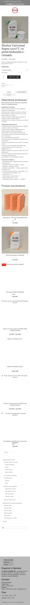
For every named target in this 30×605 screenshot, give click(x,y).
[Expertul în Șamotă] (15, 10)
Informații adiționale (21, 92)
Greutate (5, 67)
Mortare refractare (9, 85)
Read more (15, 299)
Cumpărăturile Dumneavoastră (12, 1)
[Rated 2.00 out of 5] (15, 444)
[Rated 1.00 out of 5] (15, 220)
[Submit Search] (7, 4)
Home (5, 86)
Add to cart (14, 77)
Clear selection (4, 72)
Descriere (9, 92)
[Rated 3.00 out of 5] (15, 294)
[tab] (9, 92)
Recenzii (9, 94)
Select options (15, 337)
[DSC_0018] (15, 29)
